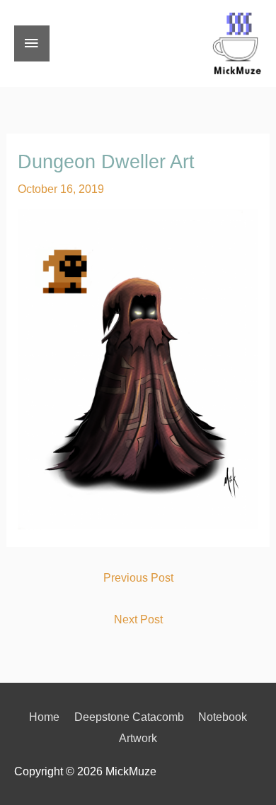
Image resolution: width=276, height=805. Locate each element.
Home (44, 716)
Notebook (222, 716)
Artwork (138, 737)
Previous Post (138, 577)
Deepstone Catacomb (129, 716)
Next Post (138, 619)
